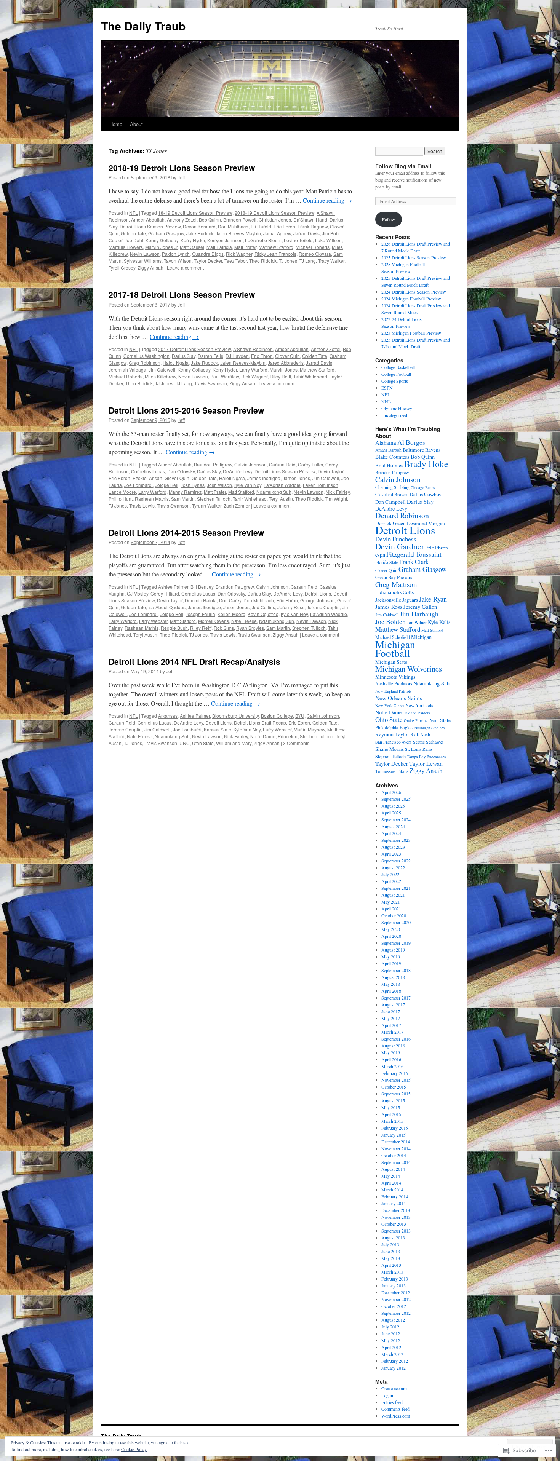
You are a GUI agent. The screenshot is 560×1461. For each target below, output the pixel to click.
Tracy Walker (331, 260)
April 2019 (391, 963)
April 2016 (391, 1059)
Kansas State (217, 729)
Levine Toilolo (298, 240)
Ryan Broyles (250, 627)
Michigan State (391, 661)
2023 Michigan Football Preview (411, 333)
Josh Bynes (193, 485)
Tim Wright (336, 498)
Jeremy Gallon (420, 606)
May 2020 (390, 929)
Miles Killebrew (160, 376)
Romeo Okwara (315, 254)
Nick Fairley (338, 492)
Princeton (288, 736)
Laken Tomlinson (320, 485)
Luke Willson (328, 240)
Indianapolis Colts (394, 592)
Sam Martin (183, 498)
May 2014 (390, 1176)
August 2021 (393, 895)
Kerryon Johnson (225, 240)
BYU (299, 715)
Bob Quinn (210, 219)
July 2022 (390, 874)
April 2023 (391, 854)
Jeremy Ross (290, 607)
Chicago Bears (423, 487)
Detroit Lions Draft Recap (260, 722)
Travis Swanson (210, 383)
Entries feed (392, 1402)
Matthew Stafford (276, 247)
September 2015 (396, 1094)
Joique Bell (166, 485)
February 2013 (394, 1279)
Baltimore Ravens (421, 449)
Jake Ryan (433, 599)
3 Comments (296, 743)
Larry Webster (153, 621)
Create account (394, 1388)
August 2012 (393, 1320)
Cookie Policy (134, 1449)
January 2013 (393, 1285)
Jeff (181, 177)
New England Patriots (393, 691)
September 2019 (396, 943)
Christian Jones (275, 219)
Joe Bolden (390, 621)
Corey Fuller (310, 464)
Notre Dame (262, 736)
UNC (184, 743)
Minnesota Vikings (395, 676)
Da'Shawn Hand (310, 219)
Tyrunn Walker (206, 505)
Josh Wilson (219, 485)
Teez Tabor (235, 260)
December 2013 (395, 1210)
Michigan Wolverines (408, 668)
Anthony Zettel (182, 219)
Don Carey (230, 600)
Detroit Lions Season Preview (150, 226)
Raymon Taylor (392, 734)
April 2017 (391, 1025)
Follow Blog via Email (403, 166)
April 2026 (391, 792)
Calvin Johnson (250, 464)
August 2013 (393, 1237)
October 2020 (393, 915)
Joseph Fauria (200, 614)
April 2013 (391, 1265)
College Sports (394, 381)
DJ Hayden (237, 356)
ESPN (387, 388)
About (136, 124)
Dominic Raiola (201, 600)
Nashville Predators (393, 683)
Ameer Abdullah (148, 219)
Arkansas (168, 715)
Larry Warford (253, 369)
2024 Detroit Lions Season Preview (413, 292)
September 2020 (396, 922)
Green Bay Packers (393, 577)
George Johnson (317, 600)
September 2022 (396, 860)
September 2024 (396, 819)
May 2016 (390, 1052)
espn (380, 554)
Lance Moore (122, 492)
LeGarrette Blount (263, 240)
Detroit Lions (318, 593)
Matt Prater (245, 247)
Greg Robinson (144, 362)
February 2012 (394, 1361)
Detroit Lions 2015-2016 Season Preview (186, 410)
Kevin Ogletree (263, 614)
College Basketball (398, 367)
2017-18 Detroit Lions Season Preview (182, 294)
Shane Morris (389, 749)
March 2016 (392, 1066)
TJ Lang (307, 260)
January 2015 (393, 1135)
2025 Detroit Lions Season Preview (413, 257)
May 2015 (390, 1107)
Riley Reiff (280, 376)
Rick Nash (420, 734)
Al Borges (411, 442)
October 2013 (393, 1224)
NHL (386, 401)
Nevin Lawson (145, 254)
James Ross (388, 606)
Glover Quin (287, 356)
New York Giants (389, 705)
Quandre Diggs (208, 254)
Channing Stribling (392, 487)
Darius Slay (183, 356)
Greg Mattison (396, 584)
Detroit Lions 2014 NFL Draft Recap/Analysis (194, 661)
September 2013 (396, 1231)
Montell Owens (213, 621)
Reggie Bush (174, 627)
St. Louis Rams (419, 749)
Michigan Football (395, 648)
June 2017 (390, 1011)
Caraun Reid (282, 464)
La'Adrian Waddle (282, 485)
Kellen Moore (231, 614)
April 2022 (391, 881)
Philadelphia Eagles (394, 727)
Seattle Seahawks (428, 742)
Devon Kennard (199, 226)
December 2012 (395, 1292)
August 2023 (393, 847)
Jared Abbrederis (286, 362)
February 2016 (394, 1073)
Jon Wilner (417, 622)
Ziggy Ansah (150, 267)
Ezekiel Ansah (147, 478)
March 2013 (392, 1272)
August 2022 (393, 867)
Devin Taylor (330, 471)
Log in (387, 1395)
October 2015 (393, 1087)
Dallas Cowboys (426, 494)
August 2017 (393, 1004)
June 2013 (390, 1251)
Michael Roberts (313, 247)
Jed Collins (263, 607)
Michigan (421, 636)
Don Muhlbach (233, 226)
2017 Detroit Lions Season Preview (194, 349)
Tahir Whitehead (310, 376)
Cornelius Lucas (148, 471)
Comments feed (395, 1409)
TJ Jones (288, 260)
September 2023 (396, 840)
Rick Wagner (239, 254)
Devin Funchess (395, 539)
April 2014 (391, 1183)
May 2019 (390, 956)
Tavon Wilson (178, 260)
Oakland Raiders (416, 712)
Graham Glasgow (166, 233)
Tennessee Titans (391, 771)
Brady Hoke (426, 464)
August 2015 (393, 1100)
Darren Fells (210, 356)
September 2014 (396, 1162)
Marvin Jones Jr (161, 247)
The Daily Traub (143, 26)
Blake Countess (392, 456)
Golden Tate (133, 233)
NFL (133, 212)
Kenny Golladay (162, 240)
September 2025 (396, 799)
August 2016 (393, 1046)
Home (115, 124)
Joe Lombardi (138, 485)
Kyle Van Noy (247, 485)
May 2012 (390, 1340)
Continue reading (327, 200)
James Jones (296, 478)
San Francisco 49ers (393, 742)
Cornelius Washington (146, 356)
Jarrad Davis (306, 233)
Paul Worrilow (224, 376)
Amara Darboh (388, 450)
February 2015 (394, 1128)
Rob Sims (224, 627)
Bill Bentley (201, 586)
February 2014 (394, 1196)
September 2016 (396, 1039)
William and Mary (233, 743)
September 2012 (396, 1313)
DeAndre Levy (237, 471)
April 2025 (391, 813)
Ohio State (389, 719)
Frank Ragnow (313, 226)
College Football (396, 374)
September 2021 (396, 888)
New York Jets (419, 705)
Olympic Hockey (396, 408)
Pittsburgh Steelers (429, 727)
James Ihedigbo (263, 478)
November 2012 (396, 1299)
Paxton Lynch (176, 254)
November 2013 (396, 1217)
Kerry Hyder (193, 240)
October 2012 (393, 1306)
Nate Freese (244, 621)
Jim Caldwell (162, 369)
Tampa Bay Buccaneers (426, 756)
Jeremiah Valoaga (127, 369)
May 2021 (390, 902)
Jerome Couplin (323, 607)
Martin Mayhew (309, 729)
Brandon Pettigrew (213, 464)
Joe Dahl (134, 240)
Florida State (386, 562)
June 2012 (390, 1333)
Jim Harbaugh (419, 613)
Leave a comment (185, 267)
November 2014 (396, 1148)
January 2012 (393, 1368)
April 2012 (391, 1347)
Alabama (385, 442)
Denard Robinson (402, 515)
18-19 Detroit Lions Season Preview (195, 212)
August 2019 (393, 950)
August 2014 (393, 1169)
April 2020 (391, 936)
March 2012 (392, 1354)
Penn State (439, 720)
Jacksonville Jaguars (396, 599)
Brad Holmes (389, 465)
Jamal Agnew (277, 233)
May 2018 (390, 984)
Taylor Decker (208, 260)
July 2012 (390, 1327)
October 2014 (393, 1155)
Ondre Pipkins (415, 720)
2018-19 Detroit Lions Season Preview (182, 167)
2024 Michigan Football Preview (411, 298)
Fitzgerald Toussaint (414, 554)
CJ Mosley (137, 593)
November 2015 (396, 1080)
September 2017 (396, 998)
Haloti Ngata (176, 362)
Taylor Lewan (426, 763)
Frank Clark (414, 561)
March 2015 (392, 1121)
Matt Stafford (241, 492)
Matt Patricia (219, 247)
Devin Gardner (399, 546)
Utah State (203, 743)
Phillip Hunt (121, 498)
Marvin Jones (284, 369)
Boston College (277, 715)
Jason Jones (236, 607)
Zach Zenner (237, 505)
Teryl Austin (281, 498)
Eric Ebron (284, 226)
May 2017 (390, 1018)
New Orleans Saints (398, 698)
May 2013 (390, 1258)
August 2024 (393, 826)
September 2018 (396, 970)
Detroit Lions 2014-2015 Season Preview (186, 532)
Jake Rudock (199, 233)
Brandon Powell (239, 219)
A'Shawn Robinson (253, 349)
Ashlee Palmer (173, 586)
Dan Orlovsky (181, 471)
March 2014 (392, 1189)
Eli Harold (261, 226)
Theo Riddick (263, 260)
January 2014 (393, 1203)
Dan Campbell (390, 501)
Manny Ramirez (185, 492)
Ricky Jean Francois (275, 254)
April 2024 (391, 833)
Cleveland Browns (391, 494)
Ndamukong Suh (273, 492)
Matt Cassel (192, 247)
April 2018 (391, 991)
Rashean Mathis (152, 498)
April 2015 (391, 1114)
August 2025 (393, 806)
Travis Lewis (142, 505)
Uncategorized (394, 415)
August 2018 (393, 977)
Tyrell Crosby (122, 267)
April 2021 (391, 908)
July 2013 (390, 1244)
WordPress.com (395, 1416)
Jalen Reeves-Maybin (238, 233)
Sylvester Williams (143, 260)
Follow (388, 219)
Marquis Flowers (126, 247)
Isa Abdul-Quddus (167, 607)
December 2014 (395, 1141)
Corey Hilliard (164, 593)
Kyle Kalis (439, 622)
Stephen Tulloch (213, 498)
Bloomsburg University (235, 715)
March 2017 (392, 1032)
